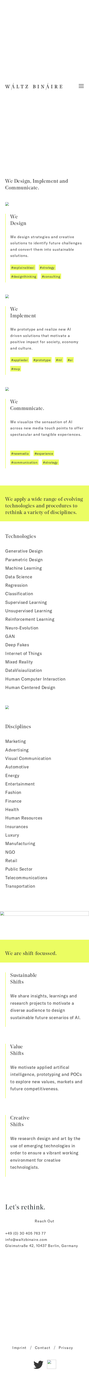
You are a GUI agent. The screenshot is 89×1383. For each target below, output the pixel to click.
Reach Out (44, 1221)
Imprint (19, 1347)
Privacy (66, 1347)
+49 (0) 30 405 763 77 (25, 1233)
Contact (43, 1347)
